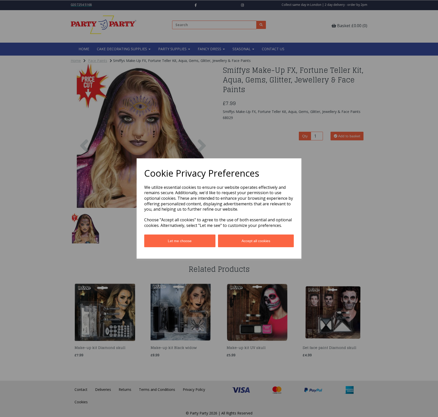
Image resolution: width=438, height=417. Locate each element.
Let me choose (180, 241)
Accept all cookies (256, 241)
